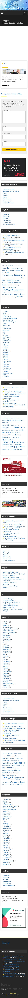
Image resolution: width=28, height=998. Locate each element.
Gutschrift (18, 277)
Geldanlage (6, 339)
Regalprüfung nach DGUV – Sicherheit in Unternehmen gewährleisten (12, 396)
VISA (8, 294)
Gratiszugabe (7, 277)
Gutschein (13, 277)
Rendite (10, 285)
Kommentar (6, 110)
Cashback (5, 270)
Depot (4, 273)
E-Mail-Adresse (7, 134)
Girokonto (19, 275)
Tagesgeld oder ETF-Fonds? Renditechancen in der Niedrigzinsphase (12, 249)
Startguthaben (13, 287)
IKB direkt (6, 346)
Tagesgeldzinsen (5, 292)
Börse (22, 268)
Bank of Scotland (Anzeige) (10, 572)
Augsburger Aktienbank (10, 318)
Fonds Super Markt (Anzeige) (11, 602)
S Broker (5, 359)
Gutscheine (6, 584)
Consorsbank (17, 270)
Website (4, 141)
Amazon (15, 265)
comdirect (11, 270)
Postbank (5, 285)
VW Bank (5, 371)
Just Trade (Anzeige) (9, 604)
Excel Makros (6, 581)
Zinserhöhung (13, 297)
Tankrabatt (12, 292)
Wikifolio (4, 297)
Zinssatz (19, 297)
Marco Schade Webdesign (10, 586)
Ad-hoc (5, 197)
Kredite (5, 349)
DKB (7, 273)
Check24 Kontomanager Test (13, 244)
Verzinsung (4, 294)
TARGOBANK (18, 292)
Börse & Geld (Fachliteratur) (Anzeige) (14, 574)
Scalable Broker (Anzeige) (10, 605)
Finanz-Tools (6, 337)
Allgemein (6, 315)
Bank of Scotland (16, 268)
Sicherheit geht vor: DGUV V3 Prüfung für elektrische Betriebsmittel (14, 392)
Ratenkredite (7, 220)
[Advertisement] (14, 45)
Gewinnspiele (7, 341)
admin (5, 63)
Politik (5, 193)
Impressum (5, 944)
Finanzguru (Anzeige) (9, 600)
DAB (22, 270)
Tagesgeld (6, 216)
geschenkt (11, 275)
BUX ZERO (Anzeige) (9, 575)
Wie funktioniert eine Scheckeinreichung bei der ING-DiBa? (13, 239)
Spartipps (6, 287)
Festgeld (5, 218)
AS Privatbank (7, 317)
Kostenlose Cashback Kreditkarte (14, 252)
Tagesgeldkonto (19, 290)
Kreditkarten (7, 222)
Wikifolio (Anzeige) (8, 607)
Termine (5, 195)
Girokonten (6, 214)
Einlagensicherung (13, 272)
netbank (18, 282)
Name (4, 126)
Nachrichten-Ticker (8, 189)
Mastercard (12, 282)
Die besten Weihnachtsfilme (11, 577)
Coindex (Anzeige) (8, 599)
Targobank (6, 366)
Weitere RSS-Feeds (8, 203)
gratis (3, 277)
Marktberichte (7, 199)
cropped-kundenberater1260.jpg (12, 94)
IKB (4, 344)
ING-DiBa (5, 347)
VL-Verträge (6, 370)
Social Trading (16, 285)
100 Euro (4, 265)
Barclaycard (6, 325)
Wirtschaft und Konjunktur (11, 191)
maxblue (5, 352)
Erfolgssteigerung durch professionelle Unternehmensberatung (11, 401)
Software (5, 363)
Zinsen (8, 297)
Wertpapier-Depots (9, 224)
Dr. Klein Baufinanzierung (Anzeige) (13, 579)
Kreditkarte (17, 280)
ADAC (4, 313)
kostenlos (10, 280)
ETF (18, 272)
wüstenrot (6, 376)
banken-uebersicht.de (14, 8)
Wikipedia (5, 587)
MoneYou (5, 354)
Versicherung (7, 368)
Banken (5, 323)
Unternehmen (7, 201)
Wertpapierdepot (17, 294)
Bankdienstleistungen (9, 322)
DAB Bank (6, 330)
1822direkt (10, 265)
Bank (9, 268)
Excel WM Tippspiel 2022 (10, 582)
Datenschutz (6, 942)
